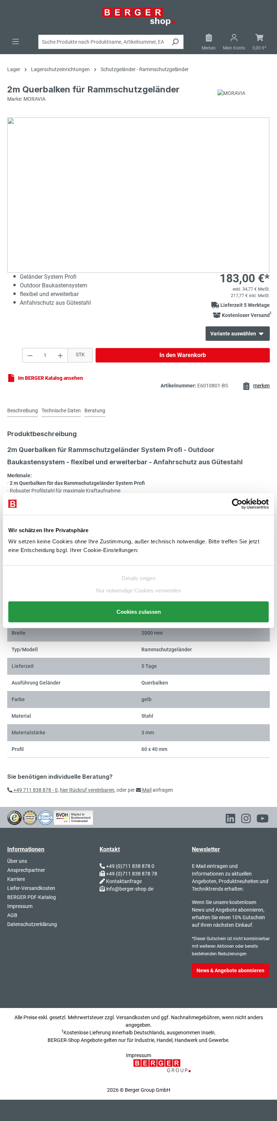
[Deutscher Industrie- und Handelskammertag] (45, 817)
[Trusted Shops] (14, 817)
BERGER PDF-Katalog (31, 897)
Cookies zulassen (138, 612)
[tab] (22, 411)
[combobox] (102, 42)
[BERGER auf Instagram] (246, 819)
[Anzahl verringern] (30, 355)
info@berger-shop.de (129, 889)
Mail (146, 790)
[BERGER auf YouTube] (262, 819)
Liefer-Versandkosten (31, 888)
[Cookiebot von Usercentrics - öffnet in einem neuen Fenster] (237, 503)
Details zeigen (138, 578)
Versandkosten (133, 1017)
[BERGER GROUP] (164, 1070)
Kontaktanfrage (124, 881)
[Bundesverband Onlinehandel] (73, 817)
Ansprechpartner (26, 870)
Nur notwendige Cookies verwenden (138, 590)
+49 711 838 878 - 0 (35, 790)
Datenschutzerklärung (32, 924)
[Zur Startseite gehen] (138, 17)
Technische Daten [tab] (61, 410)
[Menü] (15, 41)
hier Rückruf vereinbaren (87, 790)
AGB (12, 915)
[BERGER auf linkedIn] (230, 819)
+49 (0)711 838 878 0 (130, 866)
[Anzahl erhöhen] (60, 355)
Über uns (17, 861)
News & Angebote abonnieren (230, 970)
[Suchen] (175, 42)
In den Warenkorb (182, 355)
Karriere (16, 879)
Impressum (19, 906)
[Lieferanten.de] (30, 817)
